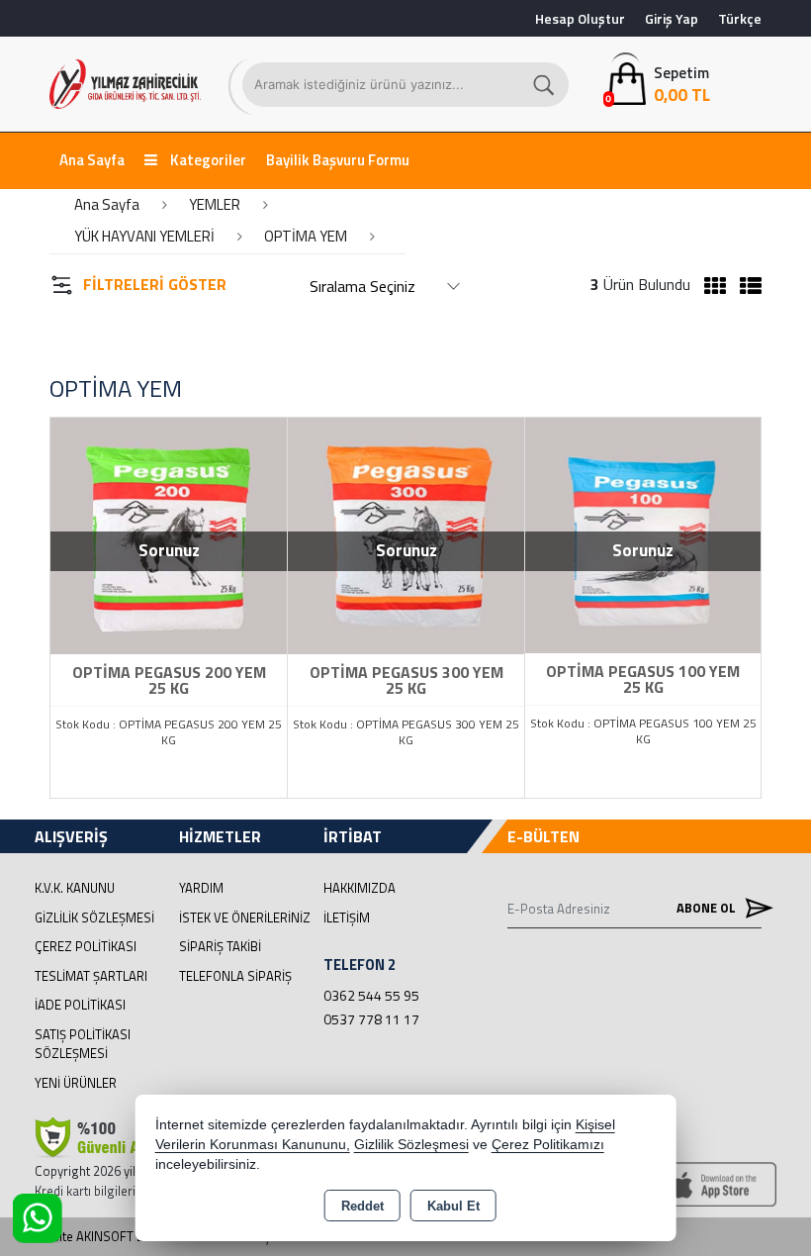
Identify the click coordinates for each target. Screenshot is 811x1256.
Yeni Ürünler (76, 1083)
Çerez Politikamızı (548, 1144)
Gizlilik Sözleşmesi (94, 917)
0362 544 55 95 (371, 995)
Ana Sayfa (92, 159)
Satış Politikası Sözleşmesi (83, 1044)
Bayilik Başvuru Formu (337, 159)
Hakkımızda (359, 888)
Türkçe (740, 18)
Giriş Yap (671, 18)
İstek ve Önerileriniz (245, 917)
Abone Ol (707, 908)
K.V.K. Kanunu (75, 888)
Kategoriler (206, 159)
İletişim (346, 917)
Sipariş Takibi (220, 946)
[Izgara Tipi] (710, 286)
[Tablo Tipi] (746, 286)
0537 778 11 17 (371, 1019)
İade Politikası (80, 1004)
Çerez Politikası (85, 946)
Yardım (201, 888)
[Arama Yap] (545, 84)
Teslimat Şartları (91, 976)
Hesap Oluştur (580, 18)
